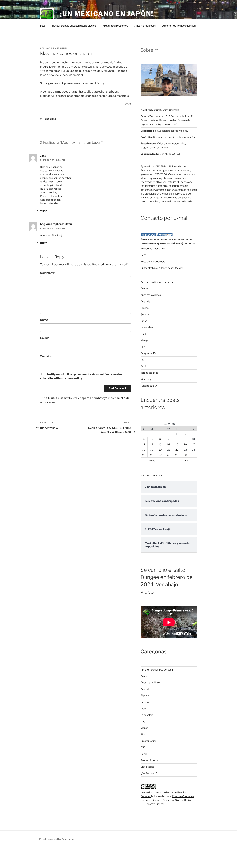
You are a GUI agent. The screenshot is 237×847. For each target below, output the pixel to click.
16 (185, 444)
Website (45, 356)
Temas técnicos (149, 372)
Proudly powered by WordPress (56, 838)
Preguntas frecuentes (115, 25)
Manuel (62, 48)
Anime (144, 288)
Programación (148, 353)
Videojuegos (147, 379)
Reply (43, 210)
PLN (143, 346)
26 (151, 454)
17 (193, 444)
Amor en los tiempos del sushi (179, 25)
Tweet (127, 104)
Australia (145, 301)
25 (143, 454)
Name (45, 320)
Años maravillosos (145, 25)
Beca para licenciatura (153, 261)
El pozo (145, 307)
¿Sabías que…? (149, 385)
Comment (48, 272)
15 (176, 444)
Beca (43, 25)
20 (160, 449)
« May (152, 460)
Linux (144, 333)
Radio (144, 366)
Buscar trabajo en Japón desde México (74, 25)
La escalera (147, 327)
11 (144, 444)
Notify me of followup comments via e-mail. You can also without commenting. (81, 376)
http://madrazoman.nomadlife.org (82, 83)
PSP (143, 359)
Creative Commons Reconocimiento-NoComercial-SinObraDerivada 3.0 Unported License (167, 800)
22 (176, 449)
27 (160, 454)
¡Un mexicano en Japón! (106, 14)
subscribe (46, 378)
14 (168, 444)
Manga (144, 340)
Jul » (185, 460)
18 (143, 449)
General (51, 119)
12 (151, 444)
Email (44, 338)
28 (168, 454)
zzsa (43, 155)
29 (176, 454)
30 (185, 454)
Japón (144, 320)
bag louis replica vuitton (56, 224)
